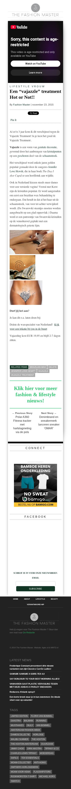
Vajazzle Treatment (22, 375)
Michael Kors (47, 776)
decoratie (52, 147)
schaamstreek (49, 155)
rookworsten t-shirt (23, 776)
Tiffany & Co (52, 748)
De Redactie (29, 632)
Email (35, 578)
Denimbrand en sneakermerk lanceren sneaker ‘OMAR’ (48, 422)
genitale (42, 147)
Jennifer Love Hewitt (23, 371)
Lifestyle (20, 86)
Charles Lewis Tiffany (24, 753)
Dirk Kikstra (34, 748)
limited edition (19, 716)
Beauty (54, 599)
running (41, 720)
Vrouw (38, 86)
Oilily (30, 725)
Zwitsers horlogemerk (24, 767)
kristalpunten (54, 151)
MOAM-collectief (21, 762)
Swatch (15, 781)
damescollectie (20, 734)
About (27, 599)
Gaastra (16, 720)
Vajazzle (43, 371)
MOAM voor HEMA (20, 772)
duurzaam (47, 744)
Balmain (28, 720)
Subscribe (35, 589)
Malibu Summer (19, 739)
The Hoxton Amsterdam (24, 744)
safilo (14, 758)
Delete (53, 367)
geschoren (23, 155)
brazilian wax (38, 367)
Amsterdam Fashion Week (25, 730)
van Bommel (43, 725)
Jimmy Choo (17, 748)
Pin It (13, 120)
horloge (38, 734)
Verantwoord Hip (35, 604)
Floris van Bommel (42, 716)
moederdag (46, 753)
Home (15, 599)
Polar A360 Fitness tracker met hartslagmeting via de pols (22, 424)
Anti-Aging (40, 762)
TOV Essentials (30, 758)
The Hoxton (38, 739)
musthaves (17, 725)
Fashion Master (21, 104)
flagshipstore (42, 772)
